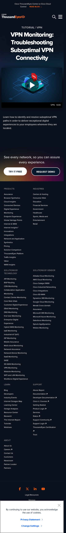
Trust (35, 435)
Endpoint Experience (12, 216)
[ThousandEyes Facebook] (20, 489)
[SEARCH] (53, 17)
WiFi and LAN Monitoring (14, 375)
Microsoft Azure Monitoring (44, 317)
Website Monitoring (12, 371)
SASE (6, 360)
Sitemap (32, 500)
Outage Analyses (11, 409)
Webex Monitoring (40, 328)
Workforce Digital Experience (16, 379)
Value (6, 261)
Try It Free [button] (15, 171)
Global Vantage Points (13, 220)
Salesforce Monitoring (42, 320)
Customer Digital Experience (16, 305)
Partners (7, 468)
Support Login (39, 423)
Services (36, 412)
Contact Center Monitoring (15, 297)
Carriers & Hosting (40, 194)
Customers (8, 457)
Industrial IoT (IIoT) (11, 334)
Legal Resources (32, 495)
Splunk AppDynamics (41, 324)
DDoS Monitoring (11, 308)
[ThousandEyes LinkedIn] (35, 489)
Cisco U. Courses (40, 401)
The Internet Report (12, 420)
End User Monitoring (12, 316)
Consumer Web (39, 198)
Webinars (8, 427)
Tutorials (7, 423)
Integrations (9, 235)
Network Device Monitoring (15, 353)
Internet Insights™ (11, 228)
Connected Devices (12, 205)
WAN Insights (9, 265)
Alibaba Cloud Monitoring (43, 276)
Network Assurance (12, 349)
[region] (32, 517)
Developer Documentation (44, 398)
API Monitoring (10, 279)
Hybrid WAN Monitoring (14, 327)
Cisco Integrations (40, 291)
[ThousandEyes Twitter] (27, 489)
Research (8, 416)
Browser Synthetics (12, 198)
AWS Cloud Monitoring (42, 280)
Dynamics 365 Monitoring (43, 298)
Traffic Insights (10, 257)
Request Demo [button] (45, 171)
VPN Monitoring (10, 368)
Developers (9, 394)
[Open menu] (60, 17)
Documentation (39, 394)
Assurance (8, 194)
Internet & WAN (10, 224)
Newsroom (8, 461)
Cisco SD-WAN (39, 294)
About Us (8, 446)
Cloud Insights (10, 202)
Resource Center (11, 412)
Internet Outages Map (13, 401)
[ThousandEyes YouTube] (43, 489)
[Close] (59, 505)
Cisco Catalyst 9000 (41, 283)
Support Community (41, 420)
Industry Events (10, 398)
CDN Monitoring (10, 286)
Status (36, 416)
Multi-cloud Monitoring (13, 345)
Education (37, 202)
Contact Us (8, 453)
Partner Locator (10, 464)
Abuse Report (38, 390)
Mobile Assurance (11, 342)
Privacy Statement (30, 519)
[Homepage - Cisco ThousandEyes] (16, 16)
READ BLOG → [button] (35, 7)
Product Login (39, 409)
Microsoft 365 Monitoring (43, 313)
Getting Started (39, 405)
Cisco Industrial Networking (44, 287)
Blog (6, 390)
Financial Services (40, 205)
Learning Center (10, 405)
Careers (7, 449)
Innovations (9, 231)
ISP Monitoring (10, 338)
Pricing (7, 246)
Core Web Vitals (10, 301)
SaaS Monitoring (10, 357)
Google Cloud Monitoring (43, 302)
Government (38, 209)
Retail (35, 224)
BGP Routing (9, 282)
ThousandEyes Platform (13, 253)
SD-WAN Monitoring (12, 364)
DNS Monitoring (10, 312)
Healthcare (37, 213)
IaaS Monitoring (10, 331)
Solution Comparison (12, 250)
